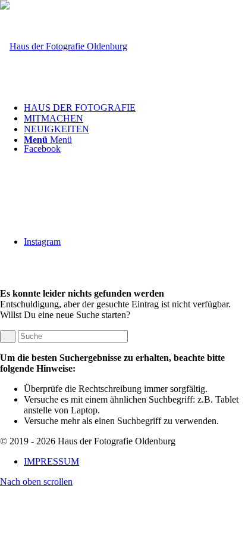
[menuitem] (134, 107)
